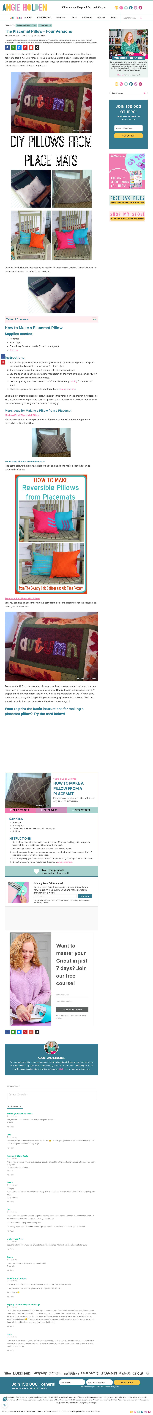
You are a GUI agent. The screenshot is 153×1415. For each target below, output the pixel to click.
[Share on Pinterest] (25, 47)
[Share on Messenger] (19, 47)
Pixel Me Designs (93, 1411)
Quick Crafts (45, 25)
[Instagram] (116, 8)
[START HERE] (16, 18)
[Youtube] (126, 8)
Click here (63, 1069)
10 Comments (39, 36)
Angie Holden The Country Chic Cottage (24, 7)
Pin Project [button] (50, 810)
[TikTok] (140, 8)
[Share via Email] (13, 47)
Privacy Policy (69, 1411)
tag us (44, 873)
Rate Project (82, 810)
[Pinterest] (121, 8)
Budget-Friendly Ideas (26, 25)
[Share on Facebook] (7, 47)
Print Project (20, 810)
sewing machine (67, 389)
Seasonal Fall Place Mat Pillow (22, 598)
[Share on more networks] (37, 47)
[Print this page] (31, 47)
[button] (15, 74)
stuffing (73, 381)
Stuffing (14, 350)
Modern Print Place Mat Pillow (22, 415)
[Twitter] (135, 8)
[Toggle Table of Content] (93, 319)
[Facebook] (131, 8)
